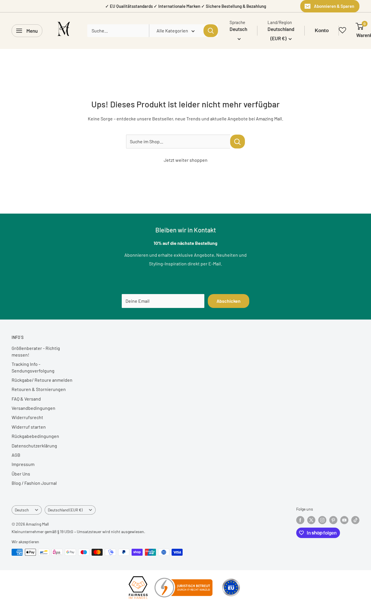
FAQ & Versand (26, 398)
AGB (16, 455)
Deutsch (22, 509)
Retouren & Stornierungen (39, 389)
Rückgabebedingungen (35, 436)
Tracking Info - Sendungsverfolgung (33, 367)
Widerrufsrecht (27, 417)
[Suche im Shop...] (237, 141)
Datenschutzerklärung (34, 445)
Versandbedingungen (33, 408)
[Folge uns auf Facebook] (300, 520)
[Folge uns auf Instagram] (322, 520)
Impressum (23, 464)
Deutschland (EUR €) (65, 509)
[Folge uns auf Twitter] (311, 520)
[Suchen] (210, 30)
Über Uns (21, 473)
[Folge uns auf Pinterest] (333, 520)
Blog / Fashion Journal (34, 483)
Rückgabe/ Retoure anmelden (42, 380)
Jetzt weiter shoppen (186, 160)
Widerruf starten (29, 427)
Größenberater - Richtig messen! (36, 351)
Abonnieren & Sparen (334, 6)
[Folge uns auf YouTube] (344, 520)
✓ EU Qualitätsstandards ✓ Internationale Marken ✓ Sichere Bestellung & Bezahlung (185, 6)
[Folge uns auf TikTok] (355, 520)
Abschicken (229, 301)
